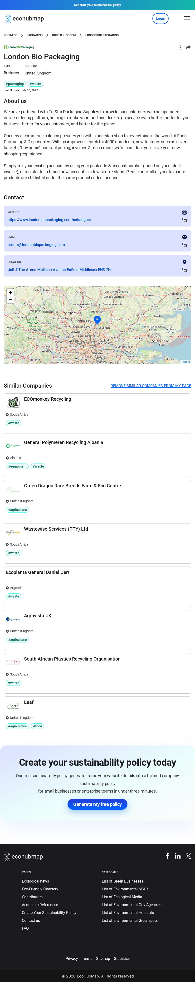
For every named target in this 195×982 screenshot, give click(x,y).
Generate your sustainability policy (97, 5)
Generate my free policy (97, 804)
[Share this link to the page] (188, 47)
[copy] (184, 220)
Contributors (32, 897)
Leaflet (185, 362)
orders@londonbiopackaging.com (36, 244)
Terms (87, 958)
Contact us (31, 920)
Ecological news (35, 881)
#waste (35, 84)
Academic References (40, 905)
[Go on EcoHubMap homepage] (25, 19)
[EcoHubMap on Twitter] (186, 855)
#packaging (15, 84)
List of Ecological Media (122, 897)
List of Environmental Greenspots (130, 920)
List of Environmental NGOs (125, 889)
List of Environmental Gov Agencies (131, 905)
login (160, 18)
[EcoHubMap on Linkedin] (175, 855)
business (10, 35)
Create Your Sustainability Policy (49, 912)
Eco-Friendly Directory (40, 889)
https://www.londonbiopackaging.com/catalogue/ (49, 219)
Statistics (122, 958)
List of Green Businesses (122, 881)
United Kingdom (64, 35)
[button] (97, 320)
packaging (35, 35)
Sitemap (103, 958)
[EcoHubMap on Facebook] (165, 855)
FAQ (25, 928)
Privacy (72, 958)
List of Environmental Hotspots (128, 912)
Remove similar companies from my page (151, 386)
